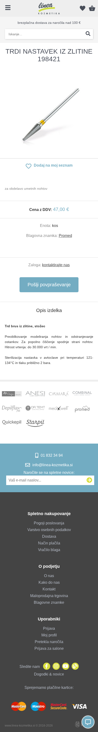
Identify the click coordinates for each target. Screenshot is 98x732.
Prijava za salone (49, 648)
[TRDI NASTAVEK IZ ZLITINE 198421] (49, 111)
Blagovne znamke (49, 602)
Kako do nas (49, 582)
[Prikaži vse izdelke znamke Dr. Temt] (35, 409)
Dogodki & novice (49, 674)
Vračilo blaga (49, 550)
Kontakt (49, 589)
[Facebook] (45, 667)
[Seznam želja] (82, 8)
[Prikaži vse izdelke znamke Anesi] (35, 394)
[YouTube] (64, 667)
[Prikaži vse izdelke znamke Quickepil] (11, 423)
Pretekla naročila (49, 642)
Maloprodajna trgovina (49, 596)
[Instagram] (55, 667)
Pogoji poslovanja (49, 523)
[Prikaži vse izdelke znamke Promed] (82, 409)
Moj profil (49, 635)
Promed (65, 236)
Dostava (49, 536)
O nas (49, 576)
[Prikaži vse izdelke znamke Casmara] (59, 394)
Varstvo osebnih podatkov (49, 530)
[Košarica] (92, 8)
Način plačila (49, 543)
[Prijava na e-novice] (89, 480)
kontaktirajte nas (56, 265)
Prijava (49, 628)
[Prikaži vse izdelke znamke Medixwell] (59, 409)
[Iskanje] (88, 34)
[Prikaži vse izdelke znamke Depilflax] (11, 409)
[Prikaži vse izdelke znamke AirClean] (11, 394)
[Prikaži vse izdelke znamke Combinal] (82, 394)
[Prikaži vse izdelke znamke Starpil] (35, 423)
